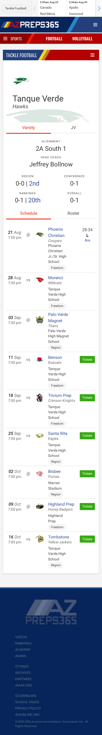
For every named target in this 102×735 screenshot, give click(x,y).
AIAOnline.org (27, 715)
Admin (20, 656)
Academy (23, 650)
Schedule (28, 213)
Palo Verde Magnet (58, 320)
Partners (23, 679)
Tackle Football (15, 8)
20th (34, 200)
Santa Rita (57, 436)
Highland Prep (61, 507)
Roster (73, 213)
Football (54, 38)
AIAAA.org (23, 685)
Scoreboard (26, 696)
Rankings (23, 643)
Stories (22, 666)
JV (73, 127)
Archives (23, 673)
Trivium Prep (61, 398)
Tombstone (60, 539)
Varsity (28, 127)
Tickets (87, 359)
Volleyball (82, 38)
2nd (34, 183)
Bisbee (54, 474)
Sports (16, 38)
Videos (21, 637)
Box (87, 240)
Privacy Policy (28, 708)
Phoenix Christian (56, 235)
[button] (99, 8)
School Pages (27, 702)
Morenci (55, 280)
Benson (55, 360)
